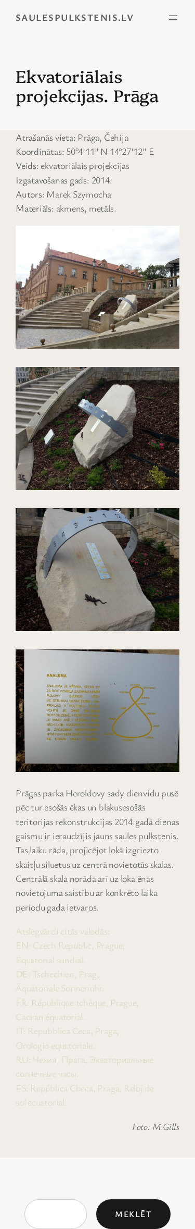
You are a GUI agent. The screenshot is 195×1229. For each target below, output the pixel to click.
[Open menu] (173, 17)
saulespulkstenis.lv (75, 17)
